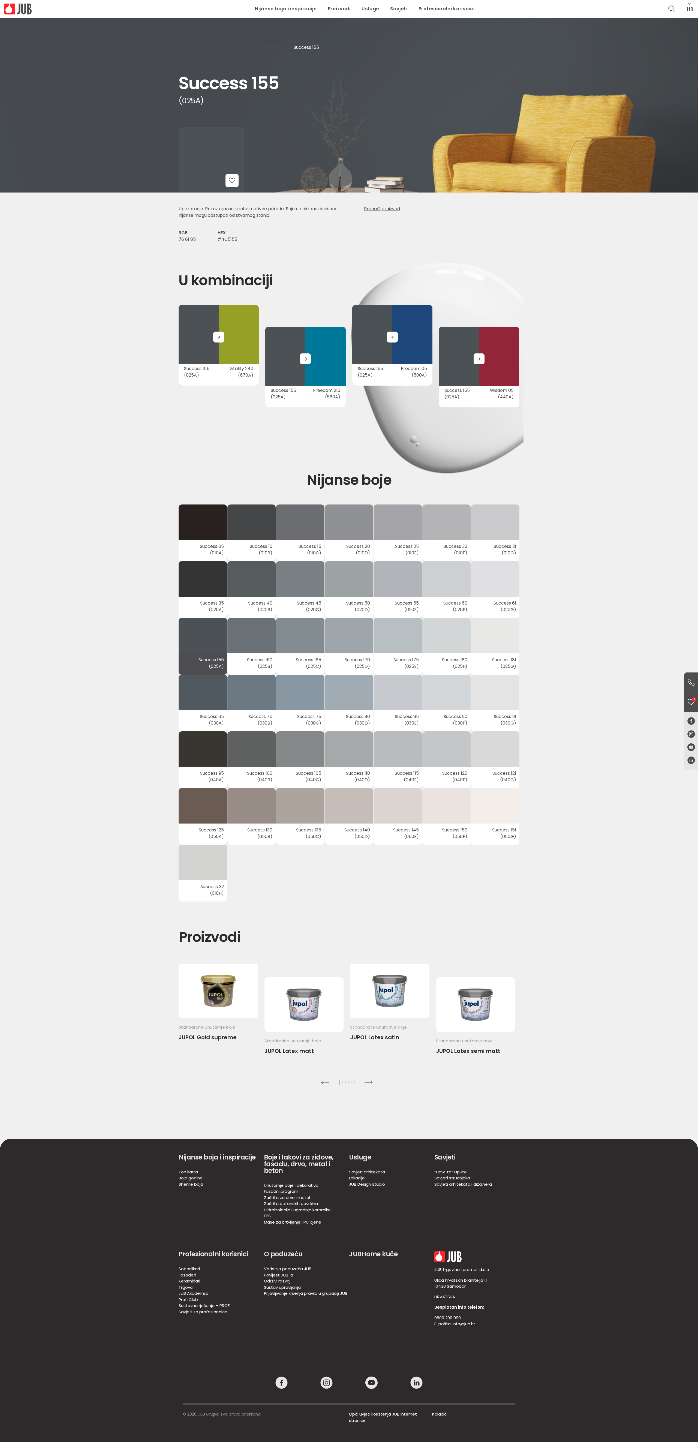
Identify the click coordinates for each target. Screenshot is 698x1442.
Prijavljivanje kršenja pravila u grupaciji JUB (305, 1293)
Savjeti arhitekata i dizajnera (463, 1184)
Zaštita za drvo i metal (287, 1197)
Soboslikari (189, 1269)
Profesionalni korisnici (447, 8)
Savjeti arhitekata (367, 1172)
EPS (267, 1216)
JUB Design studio (367, 1184)
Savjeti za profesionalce (203, 1312)
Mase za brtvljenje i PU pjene (292, 1222)
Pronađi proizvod (382, 209)
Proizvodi (339, 8)
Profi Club (188, 1299)
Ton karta (188, 1172)
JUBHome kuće (373, 1253)
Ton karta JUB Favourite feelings (254, 47)
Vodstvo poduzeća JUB (287, 1269)
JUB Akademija (193, 1293)
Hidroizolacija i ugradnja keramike (297, 1210)
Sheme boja (191, 1184)
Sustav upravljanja (282, 1287)
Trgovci (186, 1287)
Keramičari (189, 1281)
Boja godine (191, 1178)
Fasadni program (281, 1191)
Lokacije (357, 1178)
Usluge (370, 8)
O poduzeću (283, 1253)
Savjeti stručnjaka (452, 1178)
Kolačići (439, 1414)
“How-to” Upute (450, 1172)
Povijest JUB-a (278, 1275)
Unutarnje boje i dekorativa (291, 1185)
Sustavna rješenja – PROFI (204, 1305)
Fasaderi (187, 1275)
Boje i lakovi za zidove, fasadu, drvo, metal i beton (298, 1164)
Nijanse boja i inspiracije (286, 8)
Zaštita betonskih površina (291, 1203)
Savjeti (399, 8)
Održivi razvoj (277, 1281)
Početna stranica (197, 47)
